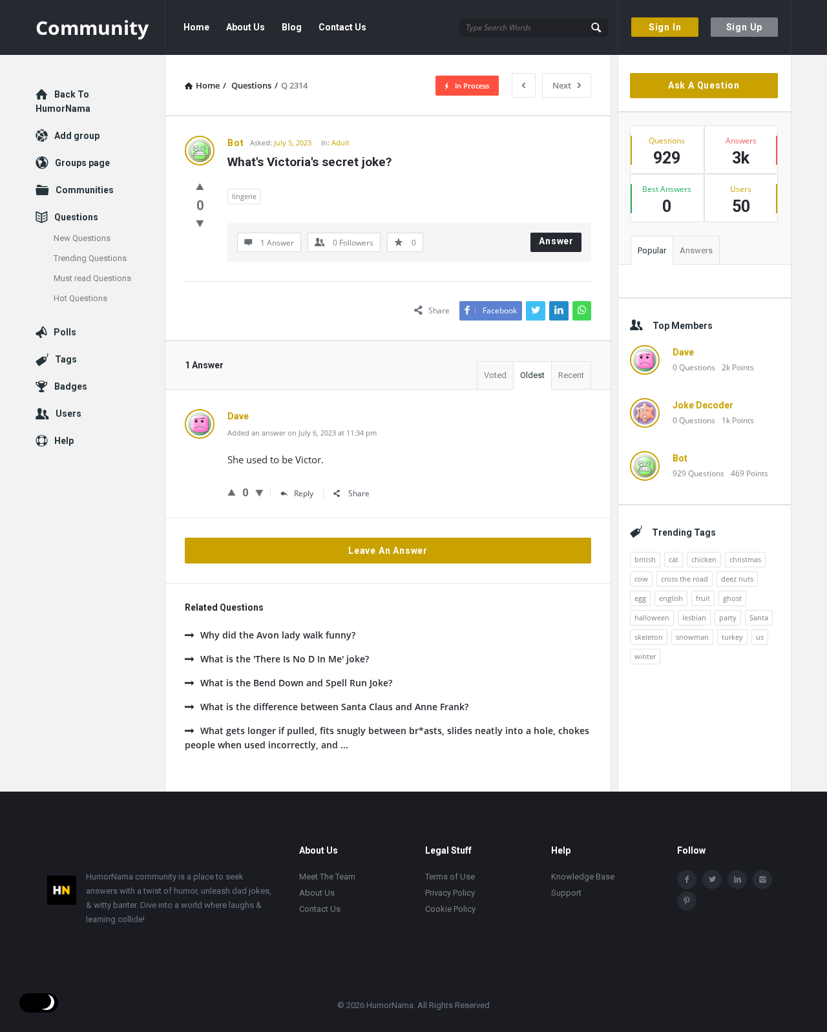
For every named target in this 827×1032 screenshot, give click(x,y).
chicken (704, 559)
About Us (245, 27)
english (671, 598)
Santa (758, 617)
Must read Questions (92, 278)
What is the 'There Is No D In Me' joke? (284, 659)
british (645, 559)
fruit (703, 598)
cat (673, 559)
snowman (692, 637)
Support (566, 893)
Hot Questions (80, 298)
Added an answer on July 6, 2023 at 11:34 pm (302, 432)
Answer (556, 241)
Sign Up (744, 27)
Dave (683, 352)
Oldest (532, 375)
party (728, 617)
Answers (696, 250)
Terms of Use (450, 876)
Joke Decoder (703, 405)
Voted (495, 375)
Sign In (665, 27)
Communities (85, 190)
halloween (651, 617)
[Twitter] (712, 879)
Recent (571, 375)
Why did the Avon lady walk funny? (277, 635)
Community (92, 27)
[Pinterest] (686, 901)
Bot (680, 458)
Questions (76, 217)
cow (641, 579)
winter (645, 656)
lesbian (694, 617)
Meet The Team (327, 876)
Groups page (82, 163)
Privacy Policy (450, 893)
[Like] (200, 186)
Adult (340, 142)
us (760, 637)
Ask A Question (704, 85)
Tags (66, 359)
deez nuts (737, 579)
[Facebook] (686, 879)
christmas (745, 559)
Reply (303, 493)
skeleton (648, 637)
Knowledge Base (582, 876)
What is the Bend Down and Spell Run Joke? (296, 683)
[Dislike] (200, 223)
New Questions (82, 238)
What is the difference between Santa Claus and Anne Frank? (334, 706)
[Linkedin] (737, 879)
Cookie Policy (450, 909)
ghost (732, 598)
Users (68, 413)
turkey (732, 637)
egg (640, 598)
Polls (65, 332)
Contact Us (342, 27)
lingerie (244, 196)
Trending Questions (90, 258)
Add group (76, 136)
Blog (292, 27)
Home (196, 27)
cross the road (684, 579)
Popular (652, 250)
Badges (70, 386)
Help (64, 441)
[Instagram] (762, 879)
